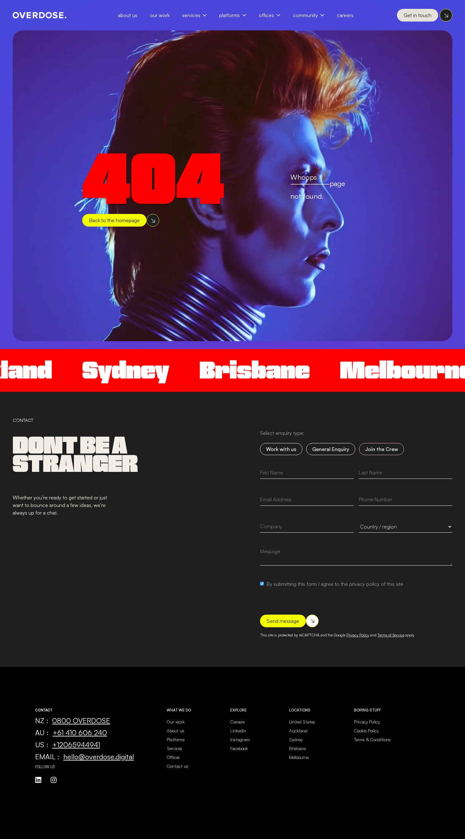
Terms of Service (390, 635)
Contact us (177, 766)
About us (175, 730)
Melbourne (373, 370)
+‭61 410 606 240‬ (80, 732)
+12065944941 (76, 744)
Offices (266, 15)
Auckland (298, 730)
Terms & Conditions (372, 739)
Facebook (239, 748)
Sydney (91, 370)
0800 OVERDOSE (81, 720)
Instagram (240, 739)
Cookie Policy (366, 730)
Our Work (160, 15)
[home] (39, 15)
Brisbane (220, 370)
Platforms (229, 15)
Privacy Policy (357, 635)
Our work (176, 721)
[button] (197, 15)
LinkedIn (238, 730)
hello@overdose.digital (98, 756)
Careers (345, 15)
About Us (127, 15)
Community (305, 15)
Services (191, 15)
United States (302, 721)
